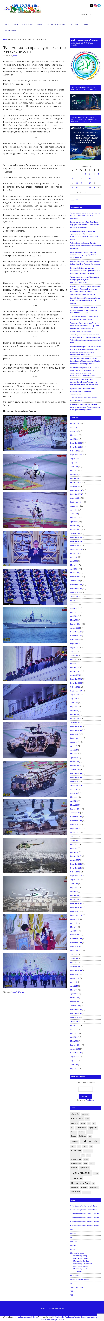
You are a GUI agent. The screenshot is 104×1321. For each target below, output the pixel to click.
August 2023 (74, 553)
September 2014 (76, 951)
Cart (71, 1237)
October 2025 (75, 451)
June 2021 (74, 655)
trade (90, 1136)
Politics (89, 1132)
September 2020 (76, 691)
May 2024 (73, 518)
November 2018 (76, 777)
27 (72, 192)
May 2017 (73, 844)
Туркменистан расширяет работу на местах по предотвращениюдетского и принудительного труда (85, 310)
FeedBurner (90, 1100)
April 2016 (74, 892)
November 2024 (76, 494)
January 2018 (75, 813)
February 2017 (75, 856)
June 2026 (74, 431)
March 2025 (74, 478)
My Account (74, 1275)
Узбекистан (76, 1178)
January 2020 (75, 722)
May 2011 (73, 1069)
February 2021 (75, 671)
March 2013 (74, 998)
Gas (94, 1123)
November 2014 (76, 943)
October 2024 (75, 498)
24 (90, 188)
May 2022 (73, 612)
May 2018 (73, 797)
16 (85, 183)
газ (93, 1183)
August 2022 (74, 600)
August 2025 (74, 459)
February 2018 (75, 809)
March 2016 (74, 895)
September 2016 (76, 876)
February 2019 (75, 766)
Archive (73, 1233)
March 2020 (74, 714)
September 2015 (76, 915)
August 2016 (74, 880)
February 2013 (75, 1002)
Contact (73, 1245)
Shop (72, 1283)
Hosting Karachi (58, 1317)
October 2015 (75, 911)
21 (77, 188)
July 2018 (73, 789)
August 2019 (74, 742)
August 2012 (74, 1025)
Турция (96, 1173)
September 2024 (76, 502)
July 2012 (73, 1029)
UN (79, 1146)
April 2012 (74, 1037)
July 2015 (73, 923)
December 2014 (76, 939)
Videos (72, 1291)
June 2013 (74, 986)
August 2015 (74, 919)
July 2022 (73, 604)
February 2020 (75, 718)
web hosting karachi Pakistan (27, 1317)
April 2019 (74, 758)
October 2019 (75, 734)
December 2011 (76, 1053)
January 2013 (75, 1006)
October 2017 (75, 825)
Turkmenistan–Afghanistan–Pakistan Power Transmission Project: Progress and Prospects (85, 245)
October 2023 (75, 545)
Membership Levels (80, 1269)
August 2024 (74, 506)
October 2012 (75, 1017)
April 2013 (74, 994)
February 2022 (75, 624)
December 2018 (76, 774)
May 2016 (73, 888)
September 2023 (76, 549)
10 (90, 179)
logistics (73, 1132)
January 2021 (75, 675)
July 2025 (73, 463)
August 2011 (74, 1057)
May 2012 (73, 1033)
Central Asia (77, 1118)
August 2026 (74, 423)
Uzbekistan (76, 1150)
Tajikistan (82, 1136)
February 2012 (75, 1045)
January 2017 (75, 860)
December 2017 (76, 817)
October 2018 (75, 781)
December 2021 (76, 632)
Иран (88, 1155)
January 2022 (75, 628)
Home (5, 39)
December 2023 (76, 537)
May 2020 (73, 707)
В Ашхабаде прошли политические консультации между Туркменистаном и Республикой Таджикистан (85, 407)
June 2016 (74, 884)
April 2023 (74, 569)
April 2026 (74, 439)
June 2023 (74, 561)
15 (81, 183)
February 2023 (75, 577)
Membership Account (77, 1253)
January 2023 (75, 581)
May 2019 (73, 754)
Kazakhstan (81, 1127)
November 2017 (76, 821)
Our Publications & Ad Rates (80, 1279)
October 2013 (75, 974)
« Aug (72, 200)
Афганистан (75, 1155)
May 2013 (73, 990)
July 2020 (73, 699)
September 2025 (76, 455)
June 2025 (74, 467)
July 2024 (73, 510)
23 (85, 188)
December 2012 (76, 1010)
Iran (72, 1128)
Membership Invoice (80, 1266)
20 (72, 188)
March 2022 (74, 620)
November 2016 (76, 868)
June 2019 (74, 750)
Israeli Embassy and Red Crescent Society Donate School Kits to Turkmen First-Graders (85, 300)
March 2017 (74, 852)
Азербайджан (88, 1151)
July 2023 (73, 557)
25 (94, 188)
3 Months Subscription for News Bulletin (84, 1214)
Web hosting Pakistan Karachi (75, 1317)
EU (89, 1123)
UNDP (85, 1146)
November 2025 (76, 447)
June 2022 (74, 608)
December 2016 (76, 864)
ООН (85, 1163)
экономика (75, 1192)
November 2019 (76, 730)
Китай (86, 1159)
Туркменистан (81, 1173)
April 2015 (74, 931)
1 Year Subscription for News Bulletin (83, 1206)
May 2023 (73, 565)
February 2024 (75, 530)
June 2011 (74, 1065)
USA (91, 1146)
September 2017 (76, 829)
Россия (74, 1168)
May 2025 (73, 471)
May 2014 (73, 962)
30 (85, 192)
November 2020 (76, 683)
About (72, 1230)
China (87, 1119)
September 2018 (76, 785)
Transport (74, 1142)
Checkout (73, 1241)
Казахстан (76, 1159)
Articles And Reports (17, 992)
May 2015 (73, 927)
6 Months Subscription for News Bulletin (84, 1222)
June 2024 (74, 514)
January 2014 (75, 966)
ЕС (83, 1155)
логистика (74, 1187)
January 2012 (75, 1049)
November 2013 (76, 970)
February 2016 (75, 899)
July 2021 (73, 652)
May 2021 (73, 659)
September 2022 (76, 596)
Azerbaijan (85, 1114)
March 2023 (74, 573)
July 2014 (73, 954)
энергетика (86, 1192)
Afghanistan (75, 1114)
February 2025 (75, 482)
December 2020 (76, 679)
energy (83, 1123)
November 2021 (76, 636)
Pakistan (81, 1132)
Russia (73, 1136)
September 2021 (76, 644)
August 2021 (74, 648)
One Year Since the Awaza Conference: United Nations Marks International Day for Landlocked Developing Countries (85, 361)
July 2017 (73, 836)
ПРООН (92, 1163)
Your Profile (77, 1271)
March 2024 (74, 526)
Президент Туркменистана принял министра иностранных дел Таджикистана (83, 391)
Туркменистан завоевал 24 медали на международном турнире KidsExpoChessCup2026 (84, 279)
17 (90, 183)
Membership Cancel (80, 1258)
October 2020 (75, 687)
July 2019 (73, 746)
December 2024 (76, 490)
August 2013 (74, 978)
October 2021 (75, 640)
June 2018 (74, 793)
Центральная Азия (80, 1183)
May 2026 (73, 435)
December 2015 (76, 903)
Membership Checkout (81, 1261)
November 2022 (76, 589)
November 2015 (76, 907)
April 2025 (74, 474)
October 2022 (75, 593)
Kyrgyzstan (93, 1128)
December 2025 (76, 443)
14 (77, 183)
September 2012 (76, 1021)
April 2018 (74, 801)
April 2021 (74, 663)
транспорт (94, 1188)
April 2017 (74, 848)
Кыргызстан (76, 1164)
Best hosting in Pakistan (55, 1320)
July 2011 (73, 1061)
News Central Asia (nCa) (22, 8)
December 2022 (76, 585)
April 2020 (74, 711)
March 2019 (74, 762)
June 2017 (74, 840)
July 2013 (73, 982)
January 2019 (75, 770)
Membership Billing (80, 1256)
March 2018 (74, 805)
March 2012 (74, 1041)
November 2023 (76, 541)
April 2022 (74, 616)
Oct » (77, 200)
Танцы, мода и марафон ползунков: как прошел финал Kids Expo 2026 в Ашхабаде (85, 215)
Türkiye (73, 1146)
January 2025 (75, 486)
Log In (72, 1249)
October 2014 (75, 947)
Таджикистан (84, 1168)
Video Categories (76, 1287)
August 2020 (74, 695)
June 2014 (74, 958)
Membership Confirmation (82, 1264)
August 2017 (74, 833)
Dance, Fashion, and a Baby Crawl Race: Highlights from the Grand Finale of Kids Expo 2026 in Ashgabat (84, 224)
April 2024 (74, 522)
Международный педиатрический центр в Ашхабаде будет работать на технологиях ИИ (84, 254)
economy (74, 1123)
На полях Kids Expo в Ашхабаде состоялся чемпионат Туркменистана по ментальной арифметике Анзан (85, 270)
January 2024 (75, 533)
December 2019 (76, 726)
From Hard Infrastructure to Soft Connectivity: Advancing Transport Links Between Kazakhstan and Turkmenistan (84, 382)
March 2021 (74, 667)
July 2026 (73, 427)
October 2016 (75, 872)
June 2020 (74, 703)
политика (84, 1187)
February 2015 (75, 935)
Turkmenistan (90, 1141)
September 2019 (76, 738)
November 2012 (76, 1014)
